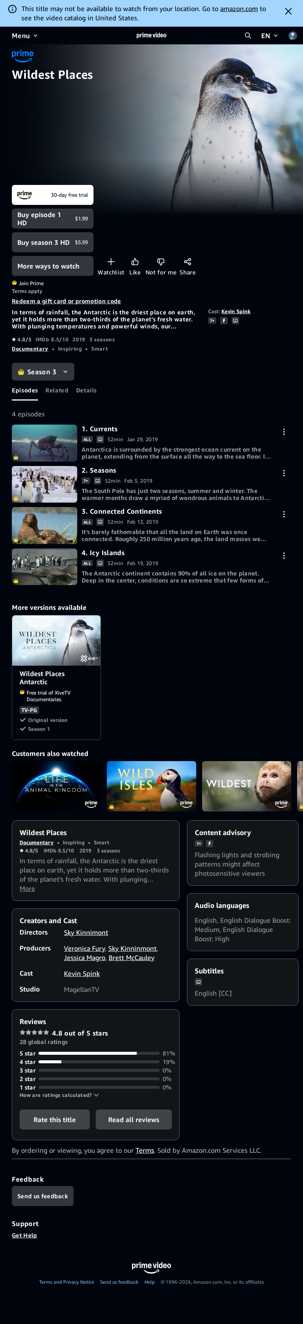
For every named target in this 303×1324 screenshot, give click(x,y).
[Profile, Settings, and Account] (293, 35)
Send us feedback (119, 1282)
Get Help (24, 1235)
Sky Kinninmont (132, 948)
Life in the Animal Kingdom (56, 786)
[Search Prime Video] (248, 35)
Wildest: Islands (246, 786)
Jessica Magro (84, 957)
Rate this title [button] (55, 1119)
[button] (59, 1095)
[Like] (135, 261)
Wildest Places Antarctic (56, 640)
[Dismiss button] (288, 11)
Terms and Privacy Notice (66, 1282)
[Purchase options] (284, 432)
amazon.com (239, 8)
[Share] (187, 261)
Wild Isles (151, 786)
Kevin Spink (236, 311)
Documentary (30, 348)
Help (149, 1282)
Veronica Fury (84, 948)
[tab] (25, 391)
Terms (145, 1150)
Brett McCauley (131, 957)
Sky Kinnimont (86, 932)
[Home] (151, 35)
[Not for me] (161, 261)
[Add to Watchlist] (111, 261)
